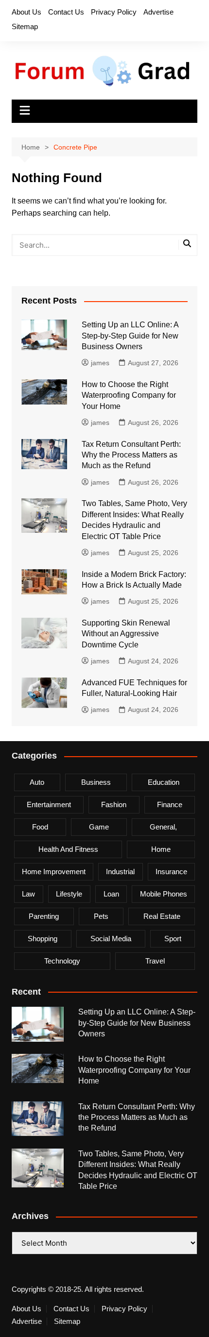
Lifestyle (69, 894)
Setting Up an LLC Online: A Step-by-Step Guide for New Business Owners (130, 336)
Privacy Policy (114, 12)
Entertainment (49, 804)
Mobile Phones (163, 894)
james (100, 363)
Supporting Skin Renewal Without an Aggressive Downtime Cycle (126, 634)
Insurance (171, 871)
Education (163, 782)
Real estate (161, 916)
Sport (172, 938)
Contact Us (66, 12)
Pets (101, 916)
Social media (110, 938)
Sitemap (25, 26)
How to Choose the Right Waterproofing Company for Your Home (129, 395)
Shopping (42, 938)
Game (99, 827)
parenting (44, 916)
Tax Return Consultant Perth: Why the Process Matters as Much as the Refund (131, 455)
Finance (169, 804)
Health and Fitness (68, 849)
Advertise (158, 12)
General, (163, 827)
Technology (62, 961)
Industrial (120, 871)
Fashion (113, 804)
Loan (111, 894)
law (28, 894)
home (161, 849)
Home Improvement (54, 871)
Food (40, 827)
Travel (155, 961)
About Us (26, 12)
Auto (37, 782)
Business (96, 782)
